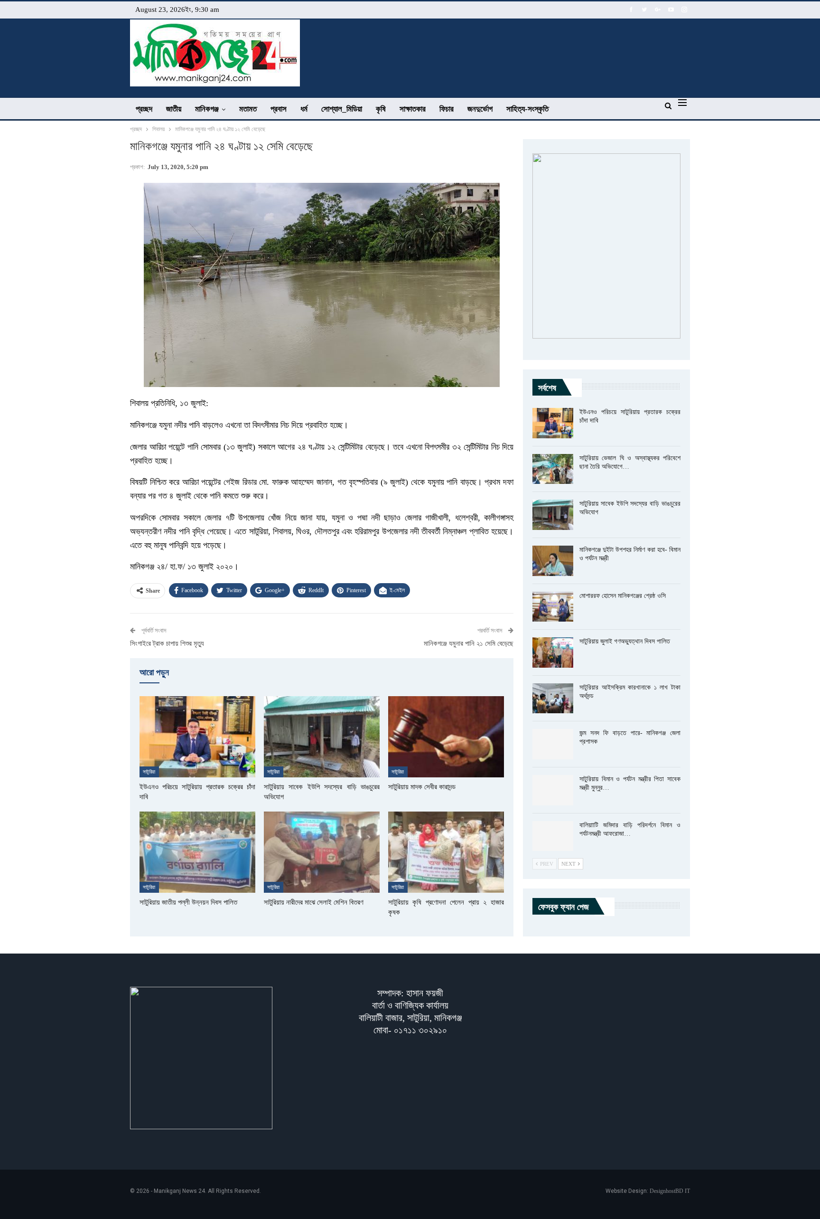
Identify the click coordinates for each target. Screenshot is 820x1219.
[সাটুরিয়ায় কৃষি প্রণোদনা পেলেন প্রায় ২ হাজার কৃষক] (446, 852)
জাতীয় (173, 108)
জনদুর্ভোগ (480, 108)
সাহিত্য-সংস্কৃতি (527, 108)
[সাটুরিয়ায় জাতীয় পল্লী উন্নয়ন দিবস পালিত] (197, 852)
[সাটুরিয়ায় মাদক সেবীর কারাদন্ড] (446, 736)
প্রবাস (278, 108)
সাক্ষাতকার (413, 108)
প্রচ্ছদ (144, 108)
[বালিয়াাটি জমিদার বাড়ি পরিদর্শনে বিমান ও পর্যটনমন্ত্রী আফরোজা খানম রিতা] (552, 836)
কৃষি (381, 108)
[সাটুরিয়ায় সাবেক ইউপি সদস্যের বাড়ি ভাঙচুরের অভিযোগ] (322, 736)
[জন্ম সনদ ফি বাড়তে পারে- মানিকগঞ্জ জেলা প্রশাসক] (552, 744)
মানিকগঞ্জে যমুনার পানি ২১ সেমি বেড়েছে (468, 643)
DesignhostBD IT (670, 1191)
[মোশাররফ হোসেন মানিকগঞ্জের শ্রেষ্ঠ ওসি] (552, 607)
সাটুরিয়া (149, 772)
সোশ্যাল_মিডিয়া (341, 108)
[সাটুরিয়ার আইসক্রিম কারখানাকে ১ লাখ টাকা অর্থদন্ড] (552, 698)
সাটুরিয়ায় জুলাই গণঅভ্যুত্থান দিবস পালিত (624, 641)
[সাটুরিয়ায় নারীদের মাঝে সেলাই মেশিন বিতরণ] (322, 852)
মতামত (248, 108)
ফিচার (446, 108)
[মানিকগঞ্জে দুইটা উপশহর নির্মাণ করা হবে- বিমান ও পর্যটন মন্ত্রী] (552, 561)
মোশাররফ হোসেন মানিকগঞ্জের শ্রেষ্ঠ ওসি (622, 595)
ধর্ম (304, 108)
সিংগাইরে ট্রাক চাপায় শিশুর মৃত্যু (167, 643)
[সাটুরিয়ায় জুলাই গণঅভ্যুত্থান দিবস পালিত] (552, 652)
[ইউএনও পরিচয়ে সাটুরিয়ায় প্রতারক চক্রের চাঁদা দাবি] (197, 736)
